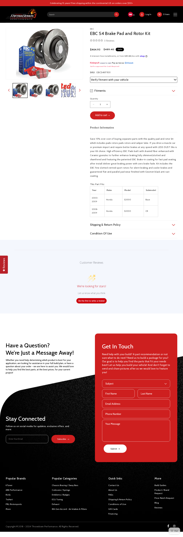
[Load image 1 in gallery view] (20, 90)
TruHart (9, 499)
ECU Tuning (57, 499)
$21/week (129, 63)
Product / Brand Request (162, 492)
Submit (114, 449)
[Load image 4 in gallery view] (68, 90)
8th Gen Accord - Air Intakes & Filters (69, 509)
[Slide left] (9, 90)
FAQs (110, 494)
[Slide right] (80, 90)
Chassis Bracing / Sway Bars (65, 485)
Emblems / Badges (61, 494)
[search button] (116, 14)
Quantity (94, 99)
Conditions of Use (117, 504)
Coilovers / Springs (61, 490)
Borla (8, 494)
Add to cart (101, 115)
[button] (131, 14)
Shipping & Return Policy (120, 499)
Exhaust (55, 504)
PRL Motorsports (14, 504)
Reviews (158, 507)
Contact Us (113, 485)
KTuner (9, 485)
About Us (112, 490)
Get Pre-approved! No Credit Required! (104, 66)
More (8, 509)
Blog (157, 502)
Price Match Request (164, 498)
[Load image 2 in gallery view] (36, 90)
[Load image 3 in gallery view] (52, 90)
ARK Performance (14, 490)
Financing (112, 514)
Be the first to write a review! (91, 300)
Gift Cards (113, 509)
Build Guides (160, 485)
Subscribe (61, 439)
